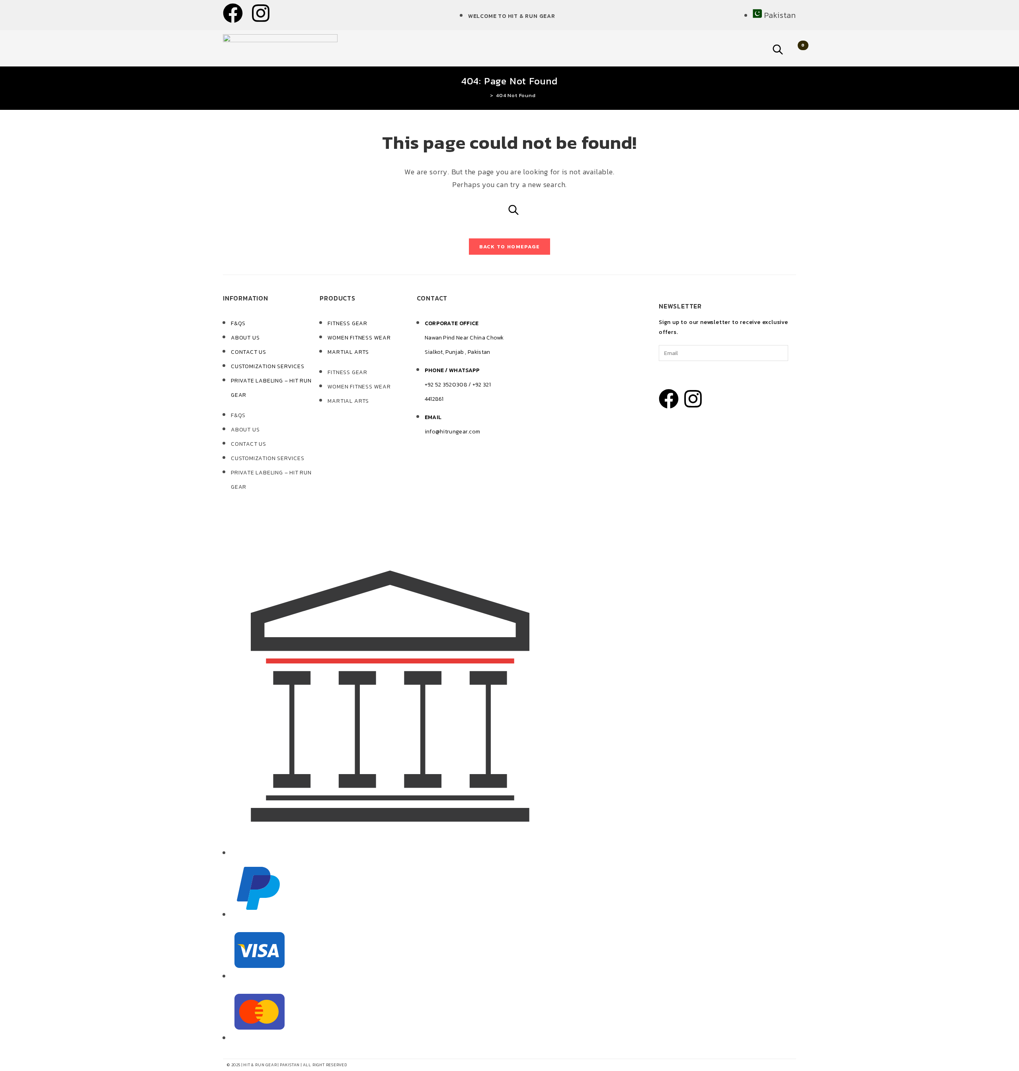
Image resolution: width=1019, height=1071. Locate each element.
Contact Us (248, 352)
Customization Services (268, 366)
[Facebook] (233, 14)
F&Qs (238, 323)
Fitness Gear (347, 323)
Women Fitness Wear (359, 338)
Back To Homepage (509, 246)
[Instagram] (261, 14)
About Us (245, 338)
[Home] (485, 95)
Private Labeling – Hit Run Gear (271, 388)
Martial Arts (348, 352)
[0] (795, 48)
